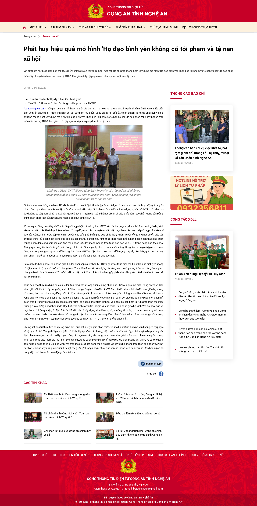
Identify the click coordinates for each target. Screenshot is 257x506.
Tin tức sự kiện (79, 455)
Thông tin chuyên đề (108, 455)
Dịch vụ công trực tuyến (207, 455)
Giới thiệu (36, 27)
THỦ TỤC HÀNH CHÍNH (164, 27)
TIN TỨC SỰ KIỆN (61, 27)
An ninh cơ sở (50, 36)
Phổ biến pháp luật (140, 455)
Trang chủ (29, 36)
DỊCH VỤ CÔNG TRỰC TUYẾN (199, 27)
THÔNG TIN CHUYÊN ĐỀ (93, 27)
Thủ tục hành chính (172, 455)
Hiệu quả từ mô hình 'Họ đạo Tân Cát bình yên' (52, 99)
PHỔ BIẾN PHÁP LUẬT (129, 27)
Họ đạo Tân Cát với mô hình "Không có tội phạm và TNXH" (60, 103)
